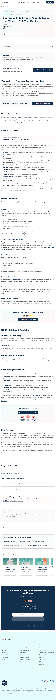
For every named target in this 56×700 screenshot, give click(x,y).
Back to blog (6, 6)
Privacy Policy (42, 650)
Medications (23, 652)
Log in (44, 2)
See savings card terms (7, 693)
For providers (32, 2)
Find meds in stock (24, 655)
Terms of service (43, 655)
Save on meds (26, 2)
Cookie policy (42, 659)
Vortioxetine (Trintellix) (9, 541)
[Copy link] (15, 14)
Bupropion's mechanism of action (30, 122)
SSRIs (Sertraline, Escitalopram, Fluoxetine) (37, 545)
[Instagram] (45, 681)
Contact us (41, 664)
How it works (19, 2)
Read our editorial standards (14, 519)
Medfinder (19, 450)
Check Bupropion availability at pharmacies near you (18, 139)
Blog (21, 661)
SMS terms (41, 657)
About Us (41, 648)
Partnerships (5, 655)
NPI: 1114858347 (5, 676)
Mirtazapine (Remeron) (24, 541)
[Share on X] (17, 14)
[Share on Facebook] (20, 14)
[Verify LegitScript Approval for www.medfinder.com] (4, 683)
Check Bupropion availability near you (13, 501)
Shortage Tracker (24, 650)
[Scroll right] (52, 566)
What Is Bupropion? (15, 446)
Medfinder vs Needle (25, 659)
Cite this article (6, 527)
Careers (41, 666)
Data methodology (24, 657)
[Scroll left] (3, 566)
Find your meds (5, 657)
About (38, 2)
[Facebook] (42, 681)
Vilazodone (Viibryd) (40, 541)
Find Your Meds (50, 2)
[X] (50, 681)
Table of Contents (7, 46)
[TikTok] (47, 681)
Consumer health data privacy (46, 652)
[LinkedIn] (53, 681)
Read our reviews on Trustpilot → (28, 608)
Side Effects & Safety (8, 14)
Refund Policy (42, 661)
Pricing (3, 652)
